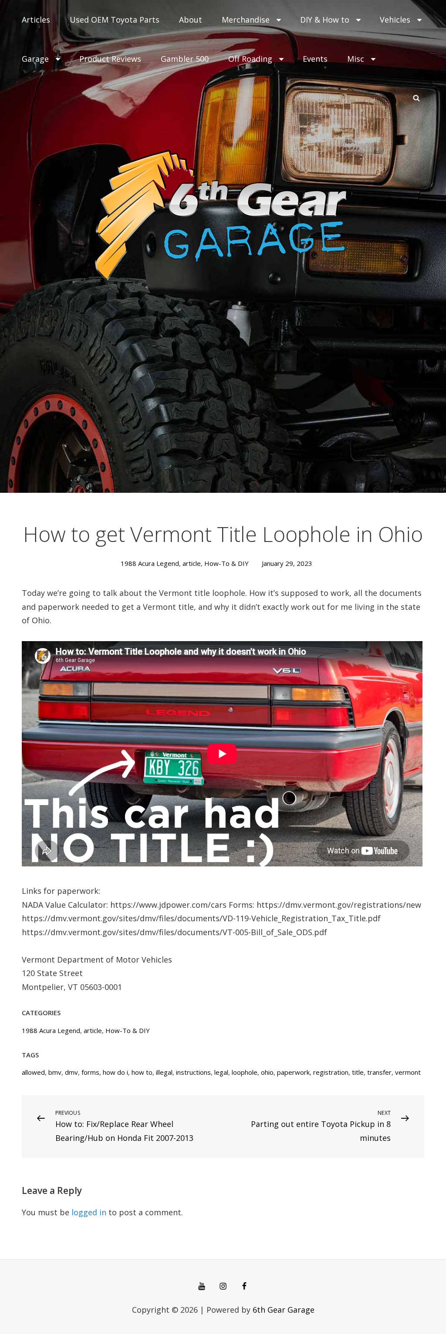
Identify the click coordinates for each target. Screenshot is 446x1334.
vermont (408, 1072)
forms (90, 1072)
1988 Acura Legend (150, 563)
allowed (33, 1072)
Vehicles (395, 19)
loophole (244, 1072)
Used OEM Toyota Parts (114, 19)
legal (221, 1072)
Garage (35, 58)
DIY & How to (324, 19)
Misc (355, 58)
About (190, 19)
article (191, 563)
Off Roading (250, 58)
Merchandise (246, 19)
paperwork (293, 1072)
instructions (193, 1072)
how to (142, 1072)
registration (330, 1072)
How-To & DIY (226, 563)
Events (315, 58)
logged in (88, 1212)
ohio (267, 1072)
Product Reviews (110, 58)
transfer (379, 1072)
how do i (115, 1072)
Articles (36, 19)
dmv (71, 1072)
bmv (54, 1072)
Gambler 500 (185, 58)
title (358, 1072)
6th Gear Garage (283, 1309)
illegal (164, 1072)
